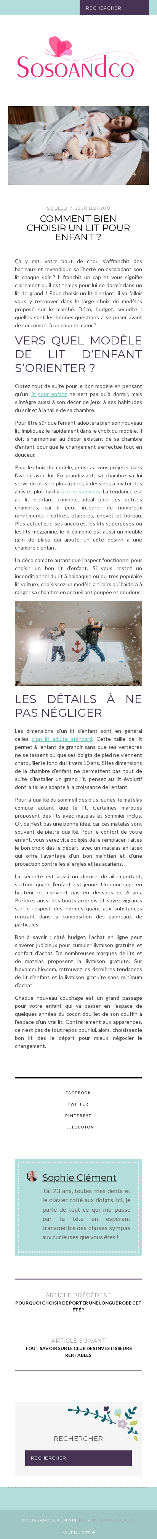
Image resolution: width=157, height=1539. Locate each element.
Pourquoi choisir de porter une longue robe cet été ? (78, 1302)
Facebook (78, 1092)
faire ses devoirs (81, 491)
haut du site (76, 1532)
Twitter (78, 1104)
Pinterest (78, 1115)
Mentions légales (113, 1520)
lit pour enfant (48, 394)
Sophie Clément (79, 1177)
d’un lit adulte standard (62, 739)
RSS (83, 1520)
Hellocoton (78, 1127)
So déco (57, 208)
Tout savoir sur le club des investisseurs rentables (78, 1347)
